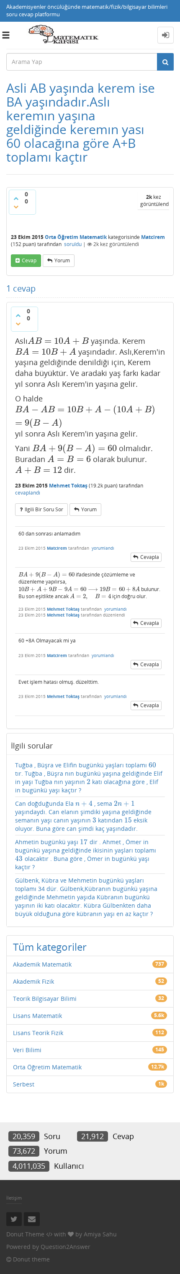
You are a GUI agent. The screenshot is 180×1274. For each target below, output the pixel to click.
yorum (62, 260)
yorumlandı (103, 548)
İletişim (14, 1198)
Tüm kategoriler (50, 947)
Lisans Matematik (37, 1016)
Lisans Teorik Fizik (38, 1033)
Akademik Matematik (42, 964)
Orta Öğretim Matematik (76, 237)
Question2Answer (65, 1247)
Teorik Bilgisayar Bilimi (45, 998)
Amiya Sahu (100, 1234)
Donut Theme (25, 1234)
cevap (29, 260)
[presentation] (58, 341)
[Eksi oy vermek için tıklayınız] (16, 207)
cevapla (149, 557)
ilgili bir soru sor (44, 509)
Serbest (23, 1084)
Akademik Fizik (33, 981)
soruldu (73, 244)
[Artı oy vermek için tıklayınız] (16, 198)
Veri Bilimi (27, 1050)
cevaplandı (27, 492)
